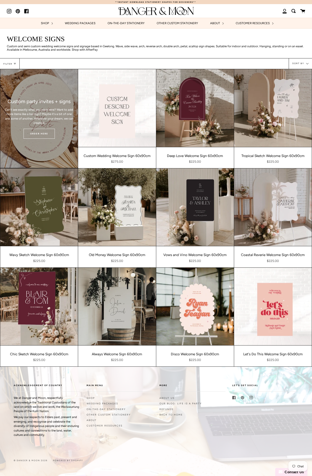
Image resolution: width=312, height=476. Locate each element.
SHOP (45, 23)
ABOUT (215, 23)
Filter (7, 64)
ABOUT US (167, 398)
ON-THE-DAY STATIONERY (126, 23)
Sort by (298, 63)
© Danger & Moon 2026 (31, 460)
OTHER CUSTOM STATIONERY (177, 23)
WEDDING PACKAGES (80, 23)
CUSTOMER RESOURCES (253, 23)
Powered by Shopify (68, 460)
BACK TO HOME (171, 414)
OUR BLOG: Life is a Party (180, 403)
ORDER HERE (39, 133)
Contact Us (293, 472)
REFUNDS (166, 409)
